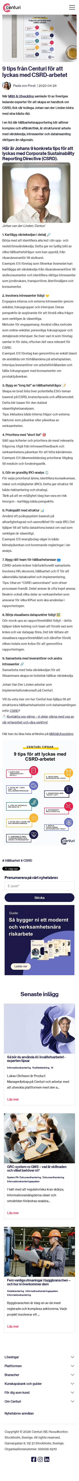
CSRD (14, 711)
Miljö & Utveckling (21, 96)
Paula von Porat (24, 86)
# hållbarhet (11, 860)
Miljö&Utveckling (61, 734)
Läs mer (13, 1099)
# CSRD (26, 860)
